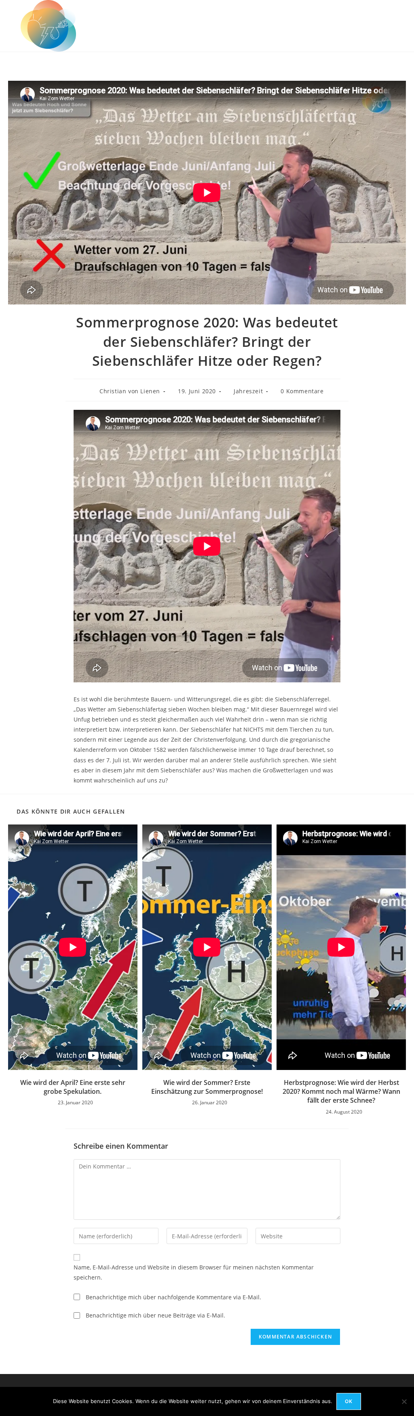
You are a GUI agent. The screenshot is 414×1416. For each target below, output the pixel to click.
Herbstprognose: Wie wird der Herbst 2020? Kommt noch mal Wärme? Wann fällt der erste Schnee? (341, 1091)
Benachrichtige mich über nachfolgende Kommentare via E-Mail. (173, 1297)
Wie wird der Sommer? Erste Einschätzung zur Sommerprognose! (207, 1087)
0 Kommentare (302, 391)
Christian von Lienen (129, 391)
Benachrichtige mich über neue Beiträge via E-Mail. (155, 1315)
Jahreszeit (248, 391)
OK (349, 1401)
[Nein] (404, 1401)
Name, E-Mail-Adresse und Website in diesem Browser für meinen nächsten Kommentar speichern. (194, 1272)
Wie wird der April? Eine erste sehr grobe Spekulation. (72, 1087)
